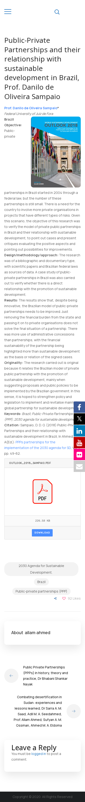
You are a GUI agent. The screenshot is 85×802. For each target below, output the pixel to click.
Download (42, 532)
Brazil (41, 582)
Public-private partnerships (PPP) (41, 591)
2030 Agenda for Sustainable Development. (41, 569)
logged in (38, 753)
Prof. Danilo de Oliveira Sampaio (30, 108)
